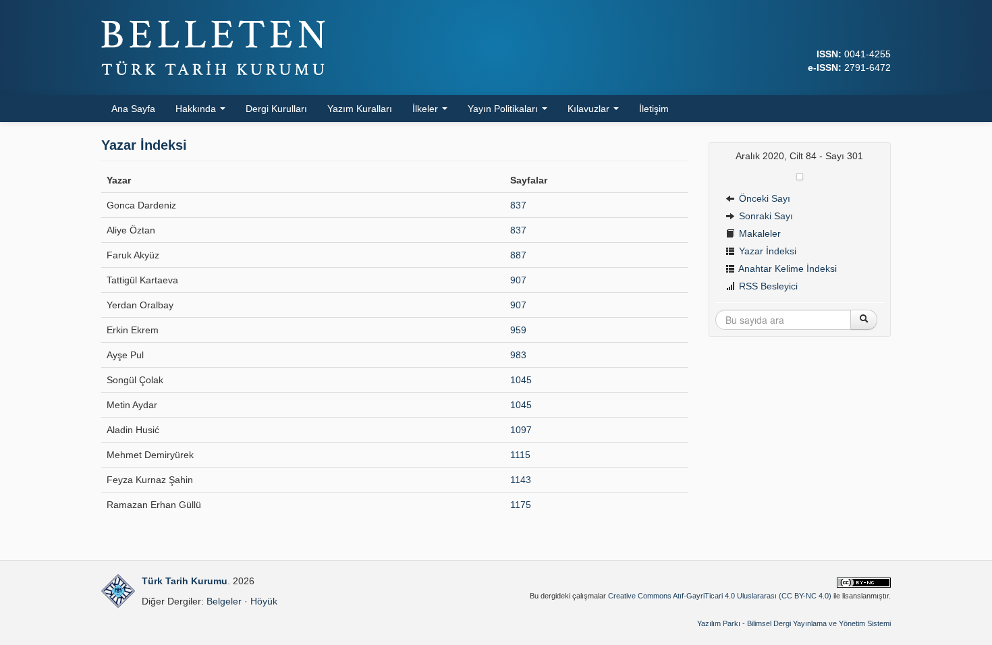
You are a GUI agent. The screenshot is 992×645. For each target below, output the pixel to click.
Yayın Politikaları (504, 108)
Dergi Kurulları (276, 108)
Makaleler (758, 233)
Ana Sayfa (133, 108)
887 (518, 255)
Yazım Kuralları (359, 108)
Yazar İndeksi (766, 251)
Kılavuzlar (590, 108)
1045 (521, 379)
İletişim (654, 108)
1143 (520, 479)
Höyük (263, 601)
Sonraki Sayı (764, 216)
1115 (520, 454)
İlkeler (426, 108)
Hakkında (197, 108)
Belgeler (224, 601)
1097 (521, 429)
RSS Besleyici (767, 286)
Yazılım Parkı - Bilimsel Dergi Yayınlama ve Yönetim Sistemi (794, 623)
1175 (520, 504)
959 (518, 330)
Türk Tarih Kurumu (184, 581)
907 (518, 280)
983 (518, 354)
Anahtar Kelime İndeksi (786, 268)
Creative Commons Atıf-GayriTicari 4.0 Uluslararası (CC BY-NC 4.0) (719, 596)
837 (518, 205)
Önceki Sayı (763, 198)
